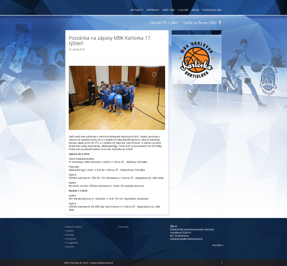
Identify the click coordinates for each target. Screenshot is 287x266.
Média (195, 9)
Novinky (69, 234)
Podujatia (70, 238)
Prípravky (153, 9)
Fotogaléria (71, 242)
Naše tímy (168, 9)
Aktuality (137, 9)
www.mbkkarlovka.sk (102, 262)
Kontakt (217, 245)
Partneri (69, 246)
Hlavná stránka (73, 226)
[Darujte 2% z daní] (164, 22)
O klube (183, 9)
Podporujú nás (212, 9)
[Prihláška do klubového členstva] (200, 22)
